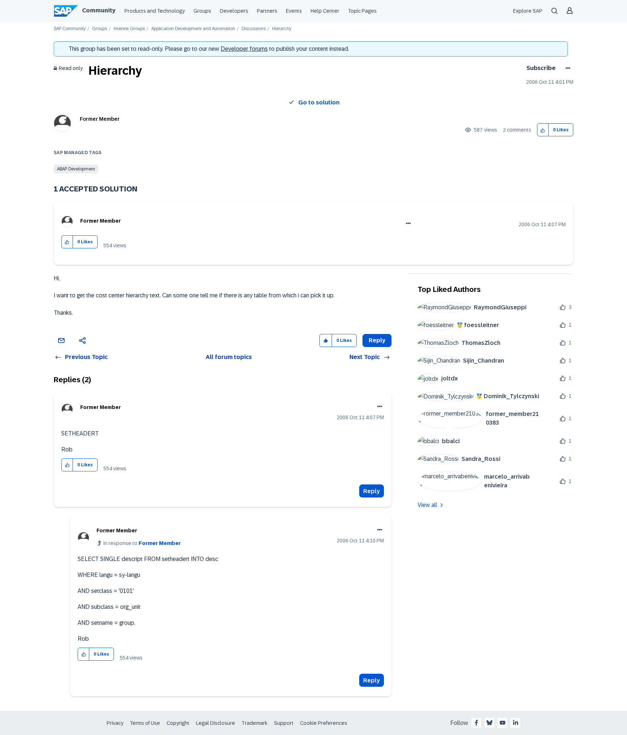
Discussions (254, 28)
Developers (234, 11)
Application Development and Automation (193, 28)
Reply (371, 491)
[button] (543, 130)
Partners (267, 11)
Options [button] (566, 68)
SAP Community (70, 28)
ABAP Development (76, 169)
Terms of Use (145, 723)
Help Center (325, 11)
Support (284, 723)
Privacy (115, 723)
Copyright (178, 723)
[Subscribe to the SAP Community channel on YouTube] (502, 723)
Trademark (254, 723)
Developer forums (244, 49)
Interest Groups (129, 28)
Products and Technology (154, 11)
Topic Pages (362, 11)
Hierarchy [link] (281, 28)
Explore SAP (527, 11)
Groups (202, 11)
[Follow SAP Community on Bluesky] (489, 723)
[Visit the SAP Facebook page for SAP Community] (476, 723)
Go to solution (319, 102)
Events (294, 11)
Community (98, 10)
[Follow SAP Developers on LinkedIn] (516, 723)
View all (427, 505)
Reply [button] (377, 340)
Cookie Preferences (323, 723)
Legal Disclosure (215, 723)
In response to (142, 543)
